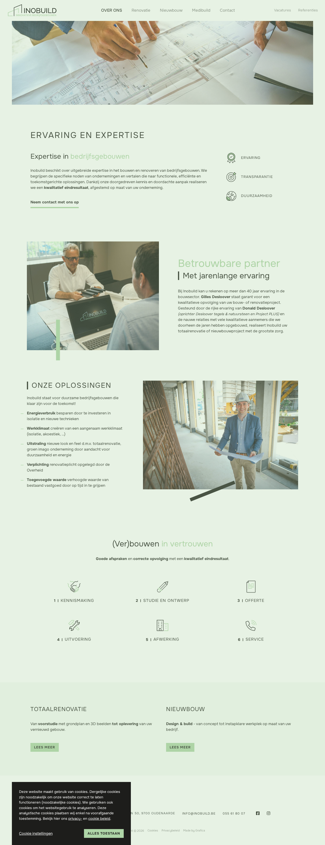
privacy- (75, 818)
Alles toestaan (104, 833)
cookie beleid (99, 818)
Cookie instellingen (36, 833)
